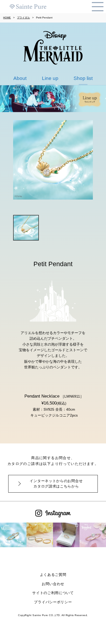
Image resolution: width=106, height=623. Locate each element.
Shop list (83, 78)
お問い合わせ (53, 584)
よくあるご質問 (53, 575)
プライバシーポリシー (53, 602)
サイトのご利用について (53, 593)
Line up (50, 78)
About (19, 78)
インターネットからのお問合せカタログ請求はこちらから (56, 483)
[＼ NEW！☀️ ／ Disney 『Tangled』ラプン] (39, 536)
